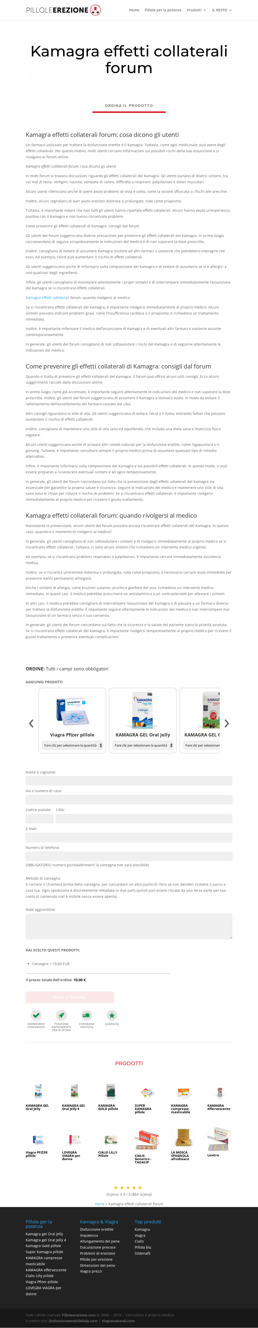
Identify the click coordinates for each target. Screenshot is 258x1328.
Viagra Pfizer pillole (42, 1281)
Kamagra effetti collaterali (47, 297)
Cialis (139, 1241)
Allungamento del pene (100, 1241)
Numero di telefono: (43, 847)
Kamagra (142, 1229)
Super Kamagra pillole (44, 1251)
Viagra (140, 1235)
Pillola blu (143, 1247)
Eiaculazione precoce (98, 1247)
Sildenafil (142, 1253)
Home (134, 10)
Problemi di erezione (97, 1253)
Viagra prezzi (91, 1271)
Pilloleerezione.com (79, 1315)
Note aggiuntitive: (41, 909)
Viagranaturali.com (118, 1320)
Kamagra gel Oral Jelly (44, 1233)
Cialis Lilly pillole (40, 1275)
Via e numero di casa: (44, 790)
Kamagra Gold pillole (43, 1245)
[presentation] (31, 724)
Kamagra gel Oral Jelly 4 (46, 1240)
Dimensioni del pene (97, 1265)
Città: (60, 809)
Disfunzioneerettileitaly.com (73, 1320)
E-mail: (31, 828)
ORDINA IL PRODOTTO (129, 106)
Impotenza (89, 1235)
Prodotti (194, 10)
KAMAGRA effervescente (46, 1270)
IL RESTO (219, 10)
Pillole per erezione (96, 1259)
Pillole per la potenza (163, 10)
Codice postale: (38, 809)
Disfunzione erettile (96, 1229)
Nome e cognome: (41, 772)
